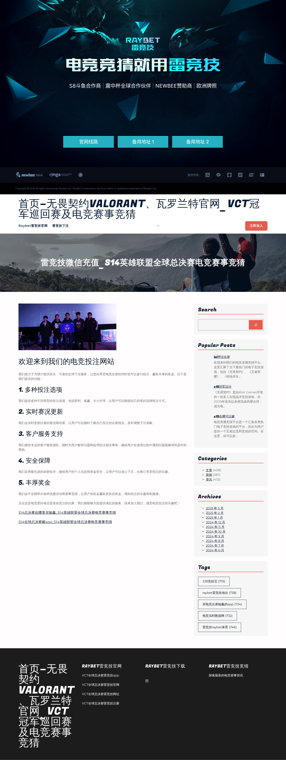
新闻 (209, 475)
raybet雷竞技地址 (219, 593)
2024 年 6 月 (215, 550)
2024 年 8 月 (215, 541)
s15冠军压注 (223, 386)
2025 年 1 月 (214, 517)
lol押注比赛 (222, 357)
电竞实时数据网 (217, 616)
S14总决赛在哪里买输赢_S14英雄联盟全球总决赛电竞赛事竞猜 (67, 512)
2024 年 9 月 (215, 536)
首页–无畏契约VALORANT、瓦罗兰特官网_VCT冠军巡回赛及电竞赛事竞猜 (139, 209)
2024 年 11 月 (215, 527)
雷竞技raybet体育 (220, 627)
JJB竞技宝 (214, 581)
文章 (209, 470)
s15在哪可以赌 (224, 416)
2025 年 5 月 (215, 508)
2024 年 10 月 (215, 531)
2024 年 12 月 (215, 522)
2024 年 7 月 (215, 545)
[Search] (256, 325)
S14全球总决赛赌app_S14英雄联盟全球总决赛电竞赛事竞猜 (65, 522)
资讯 (209, 479)
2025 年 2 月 (215, 513)
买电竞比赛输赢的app (222, 604)
